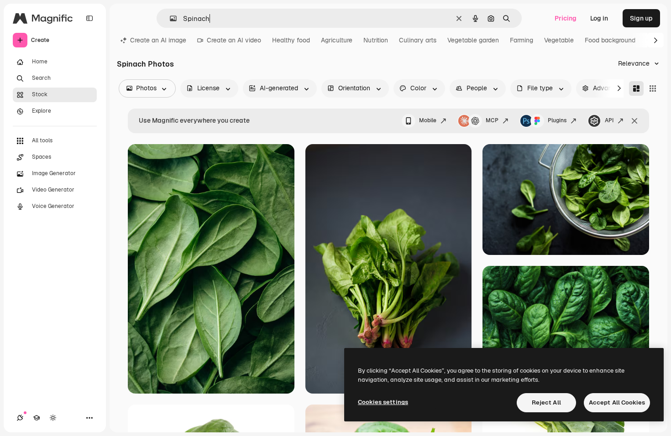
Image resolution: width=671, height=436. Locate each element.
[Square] (652, 88)
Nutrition (375, 40)
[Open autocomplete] (169, 18)
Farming (521, 40)
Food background (610, 40)
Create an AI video (234, 40)
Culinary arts (417, 40)
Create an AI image (158, 40)
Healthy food (291, 40)
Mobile (427, 120)
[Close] (634, 121)
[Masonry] (636, 88)
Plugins (557, 120)
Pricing (566, 18)
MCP (492, 120)
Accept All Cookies (617, 402)
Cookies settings (383, 402)
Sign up (641, 18)
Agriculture (336, 40)
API (609, 120)
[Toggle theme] (53, 417)
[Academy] (36, 417)
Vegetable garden (473, 40)
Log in (599, 18)
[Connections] (20, 417)
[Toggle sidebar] (89, 18)
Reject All (546, 402)
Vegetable (559, 40)
